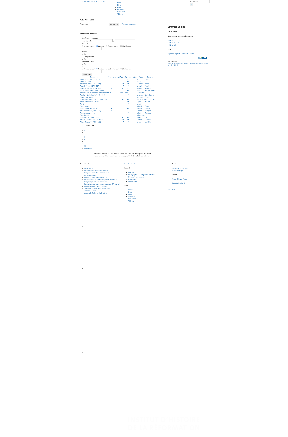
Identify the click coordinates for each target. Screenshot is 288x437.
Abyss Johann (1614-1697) (89, 101)
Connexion (171, 189)
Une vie (131, 172)
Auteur (122, 77)
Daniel (147, 97)
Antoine (147, 108)
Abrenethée (141, 97)
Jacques (148, 88)
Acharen (140, 113)
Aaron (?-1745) (85, 81)
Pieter (147, 79)
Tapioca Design (177, 170)
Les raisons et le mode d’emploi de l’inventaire (100, 179)
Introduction (88, 168)
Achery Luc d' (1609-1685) (89, 117)
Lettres (119, 3)
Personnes (121, 12)
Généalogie (132, 179)
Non (109, 92)
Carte (119, 7)
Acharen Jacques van (87, 113)
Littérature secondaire (136, 177)
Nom (141, 77)
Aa (137, 79)
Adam (139, 122)
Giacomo (148, 119)
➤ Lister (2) (172, 45)
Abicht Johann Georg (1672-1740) (92, 90)
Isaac (147, 83)
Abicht (139, 90)
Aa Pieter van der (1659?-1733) (91, 79)
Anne (147, 106)
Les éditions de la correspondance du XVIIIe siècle (102, 184)
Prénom (150, 77)
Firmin (147, 86)
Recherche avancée (129, 24)
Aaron (139, 81)
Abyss (139, 101)
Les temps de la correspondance (96, 170)
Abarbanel (140, 83)
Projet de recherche (130, 164)
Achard (139, 106)
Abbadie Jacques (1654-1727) (90, 88)
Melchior (148, 122)
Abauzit (139, 86)
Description (94, 77)
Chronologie (132, 181)
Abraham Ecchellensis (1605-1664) (92, 95)
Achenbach (141, 115)
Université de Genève (180, 168)
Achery (139, 117)
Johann (147, 101)
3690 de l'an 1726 (174, 40)
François (148, 110)
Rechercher (84, 24)
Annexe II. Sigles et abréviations (95, 193)
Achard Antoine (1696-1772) (90, 108)
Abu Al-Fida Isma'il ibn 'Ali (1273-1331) (94, 99)
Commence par (89, 46)
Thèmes (120, 14)
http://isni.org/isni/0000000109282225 (181, 53)
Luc (146, 117)
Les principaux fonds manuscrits (95, 182)
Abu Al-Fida (141, 99)
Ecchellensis (149, 95)
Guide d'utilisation (177, 183)
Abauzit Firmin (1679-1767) (89, 86)
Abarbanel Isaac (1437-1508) (90, 83)
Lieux (119, 5)
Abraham (140, 95)
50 (85, 146)
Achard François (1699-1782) (90, 110)
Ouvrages (120, 9)
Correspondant (114, 77)
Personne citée (131, 77)
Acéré (82, 104)
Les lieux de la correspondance (95, 177)
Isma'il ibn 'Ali (149, 99)
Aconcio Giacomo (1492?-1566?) (92, 119)
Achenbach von (85, 115)
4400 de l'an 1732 (174, 43)
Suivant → (88, 148)
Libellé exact (126, 46)
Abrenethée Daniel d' (87, 97)
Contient (102, 46)
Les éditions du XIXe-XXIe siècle (95, 186)
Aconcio (139, 119)
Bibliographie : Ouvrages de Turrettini (141, 174)
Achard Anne (84, 106)
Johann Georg (150, 90)
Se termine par (113, 46)
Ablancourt (140, 92)
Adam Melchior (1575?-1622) (90, 122)
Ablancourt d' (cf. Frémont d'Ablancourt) (94, 92)
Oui (84, 54)
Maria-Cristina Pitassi (179, 179)
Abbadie (139, 88)
